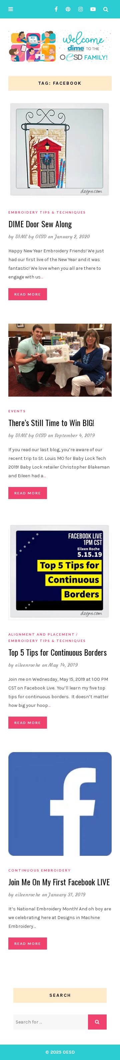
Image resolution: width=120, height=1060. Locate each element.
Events (17, 411)
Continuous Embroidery (39, 870)
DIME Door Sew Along (40, 224)
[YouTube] (91, 9)
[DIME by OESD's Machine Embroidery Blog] (60, 46)
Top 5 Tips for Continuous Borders (57, 652)
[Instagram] (79, 9)
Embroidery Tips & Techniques (47, 212)
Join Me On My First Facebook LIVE (59, 882)
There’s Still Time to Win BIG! (51, 422)
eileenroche (27, 665)
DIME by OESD (31, 237)
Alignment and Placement (41, 634)
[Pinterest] (66, 9)
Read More (27, 294)
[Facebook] (53, 9)
